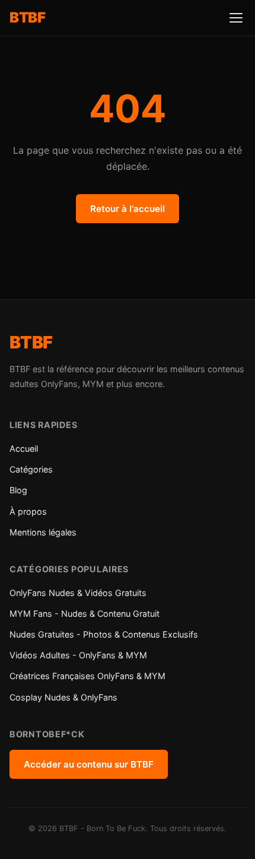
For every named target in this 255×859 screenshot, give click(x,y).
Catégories (31, 469)
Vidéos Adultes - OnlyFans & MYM (78, 655)
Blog (18, 490)
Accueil (23, 448)
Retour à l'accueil (127, 208)
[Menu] (236, 18)
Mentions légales (42, 532)
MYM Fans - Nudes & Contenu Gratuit (84, 613)
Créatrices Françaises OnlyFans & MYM (87, 676)
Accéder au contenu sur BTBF (89, 764)
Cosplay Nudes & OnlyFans (63, 697)
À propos (28, 511)
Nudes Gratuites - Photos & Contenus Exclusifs (103, 634)
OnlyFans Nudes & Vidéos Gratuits (77, 593)
